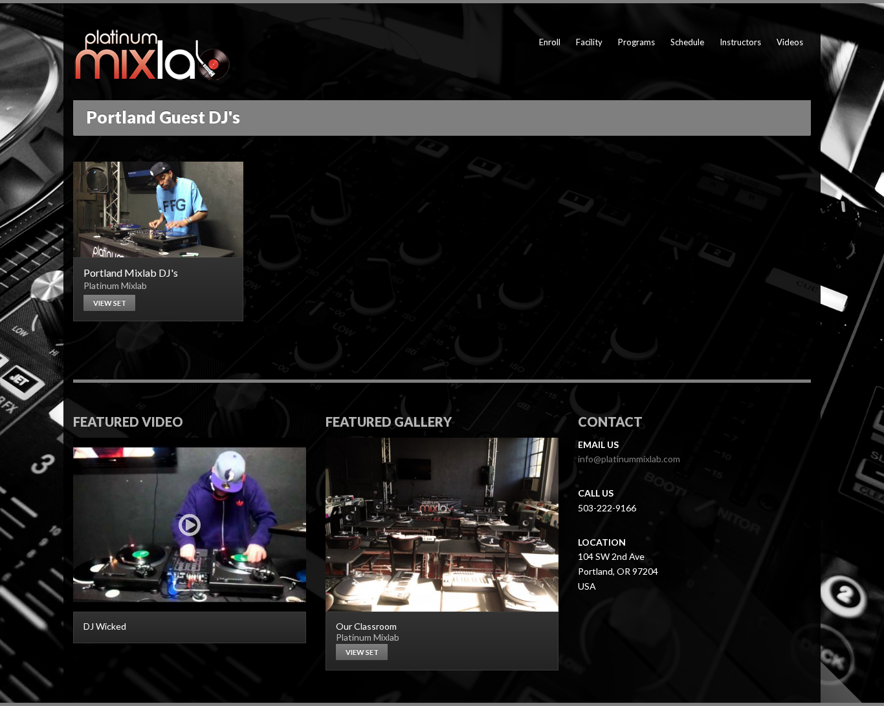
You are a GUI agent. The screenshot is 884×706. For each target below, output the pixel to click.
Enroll (549, 42)
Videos (790, 42)
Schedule (687, 42)
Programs (636, 42)
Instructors (740, 42)
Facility (589, 42)
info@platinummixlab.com (629, 458)
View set (109, 303)
